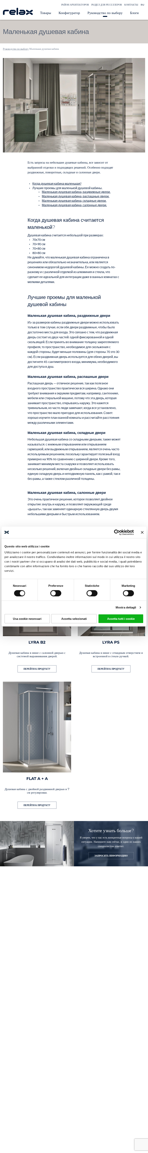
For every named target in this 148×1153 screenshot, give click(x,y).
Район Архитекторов (75, 4)
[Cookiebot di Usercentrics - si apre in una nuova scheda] (117, 532)
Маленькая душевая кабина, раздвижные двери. (76, 192)
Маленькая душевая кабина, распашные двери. (75, 196)
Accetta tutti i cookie (121, 618)
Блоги (134, 13)
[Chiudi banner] (142, 532)
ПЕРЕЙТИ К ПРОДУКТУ (37, 668)
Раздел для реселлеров (106, 4)
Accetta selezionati (74, 618)
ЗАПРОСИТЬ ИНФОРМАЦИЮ (111, 855)
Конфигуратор (69, 13)
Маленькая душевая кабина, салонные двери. (74, 205)
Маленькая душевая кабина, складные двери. (74, 200)
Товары (45, 13)
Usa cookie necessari (27, 618)
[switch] (55, 593)
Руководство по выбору (105, 13)
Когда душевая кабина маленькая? (56, 183)
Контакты (131, 4)
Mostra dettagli (126, 607)
